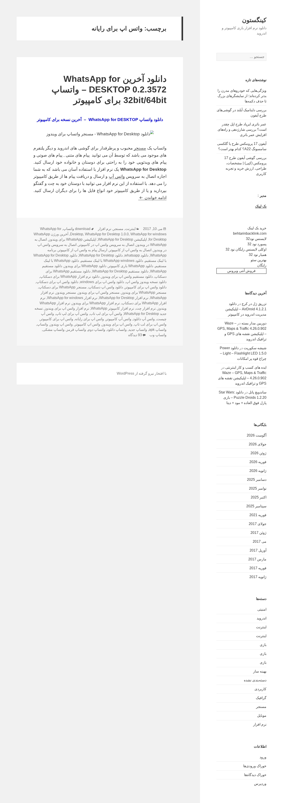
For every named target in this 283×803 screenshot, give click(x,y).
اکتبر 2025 (258, 497)
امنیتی (261, 609)
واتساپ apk (157, 330)
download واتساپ (76, 229)
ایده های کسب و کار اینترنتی (245, 367)
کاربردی (260, 689)
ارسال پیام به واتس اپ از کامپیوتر (82, 250)
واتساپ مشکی (54, 330)
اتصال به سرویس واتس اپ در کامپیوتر (106, 245)
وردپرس (260, 784)
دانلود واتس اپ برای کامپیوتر (145, 287)
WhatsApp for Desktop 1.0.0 (107, 234)
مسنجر (261, 707)
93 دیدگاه (135, 335)
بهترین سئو (258, 260)
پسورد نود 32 (256, 244)
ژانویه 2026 (257, 471)
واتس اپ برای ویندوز (117, 324)
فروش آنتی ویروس (241, 271)
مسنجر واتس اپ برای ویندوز (99, 292)
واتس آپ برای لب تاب (106, 314)
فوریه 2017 (257, 568)
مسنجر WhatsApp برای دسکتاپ (63, 287)
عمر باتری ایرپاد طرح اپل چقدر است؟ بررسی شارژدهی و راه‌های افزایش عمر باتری (242, 129)
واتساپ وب (157, 335)
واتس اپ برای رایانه (89, 319)
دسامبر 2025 (256, 479)
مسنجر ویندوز (66, 292)
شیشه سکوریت (255, 348)
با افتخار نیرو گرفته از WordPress (141, 373)
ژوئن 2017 (258, 533)
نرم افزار (259, 724)
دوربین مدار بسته (253, 323)
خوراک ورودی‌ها (254, 766)
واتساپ (42, 324)
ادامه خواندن (152, 197)
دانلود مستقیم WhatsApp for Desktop (120, 271)
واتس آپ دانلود (144, 319)
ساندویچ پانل (257, 392)
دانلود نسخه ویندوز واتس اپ (146, 282)
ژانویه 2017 (257, 577)
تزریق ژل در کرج (254, 304)
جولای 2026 (257, 444)
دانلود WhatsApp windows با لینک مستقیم (112, 261)
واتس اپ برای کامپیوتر (56, 319)
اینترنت (261, 627)
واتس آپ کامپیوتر (118, 319)
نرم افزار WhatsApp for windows (72, 298)
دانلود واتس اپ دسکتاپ (105, 287)
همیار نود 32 (257, 255)
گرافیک (261, 698)
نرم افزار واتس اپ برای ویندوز (66, 308)
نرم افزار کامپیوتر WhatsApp (112, 308)
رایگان (261, 265)
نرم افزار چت (146, 308)
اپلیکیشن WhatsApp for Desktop (122, 239)
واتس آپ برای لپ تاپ (72, 314)
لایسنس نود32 (256, 239)
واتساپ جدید (137, 330)
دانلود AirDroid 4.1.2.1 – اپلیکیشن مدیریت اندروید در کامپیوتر (245, 309)
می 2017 (259, 541)
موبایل (261, 715)
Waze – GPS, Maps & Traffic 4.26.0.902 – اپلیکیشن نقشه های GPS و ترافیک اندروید (242, 378)
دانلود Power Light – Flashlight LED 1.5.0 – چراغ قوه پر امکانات (243, 353)
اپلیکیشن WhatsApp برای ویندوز (72, 239)
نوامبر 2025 (257, 488)
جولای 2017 (257, 524)
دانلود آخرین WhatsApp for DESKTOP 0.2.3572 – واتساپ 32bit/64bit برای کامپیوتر (109, 89)
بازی (263, 645)
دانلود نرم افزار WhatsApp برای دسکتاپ (69, 276)
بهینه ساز (259, 671)
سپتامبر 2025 (256, 506)
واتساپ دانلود (117, 330)
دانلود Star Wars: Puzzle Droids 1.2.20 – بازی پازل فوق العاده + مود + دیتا (242, 397)
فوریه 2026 (257, 462)
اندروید (261, 618)
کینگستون (254, 20)
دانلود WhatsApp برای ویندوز (85, 266)
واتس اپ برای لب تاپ (150, 324)
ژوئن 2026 (258, 453)
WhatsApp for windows (148, 234)
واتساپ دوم (96, 330)
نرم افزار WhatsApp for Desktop (123, 298)
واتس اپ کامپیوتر (87, 324)
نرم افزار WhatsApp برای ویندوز (96, 303)
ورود (263, 757)
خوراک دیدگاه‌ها (255, 775)
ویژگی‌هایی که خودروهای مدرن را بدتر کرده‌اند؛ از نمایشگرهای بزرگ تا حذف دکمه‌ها (242, 96)
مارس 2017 (257, 559)
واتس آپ (117, 176)
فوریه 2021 (257, 515)
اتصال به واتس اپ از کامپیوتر (130, 250)
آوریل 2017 (258, 550)
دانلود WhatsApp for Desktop (101, 255)
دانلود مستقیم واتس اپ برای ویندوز (127, 276)
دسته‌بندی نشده (255, 680)
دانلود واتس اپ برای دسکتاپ (57, 282)
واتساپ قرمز (76, 330)
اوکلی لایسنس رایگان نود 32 (246, 249)
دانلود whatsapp (136, 255)
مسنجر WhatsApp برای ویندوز (143, 292)
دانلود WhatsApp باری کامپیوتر (130, 266)
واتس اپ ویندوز (61, 324)
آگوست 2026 (256, 435)
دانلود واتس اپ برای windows (102, 282)
